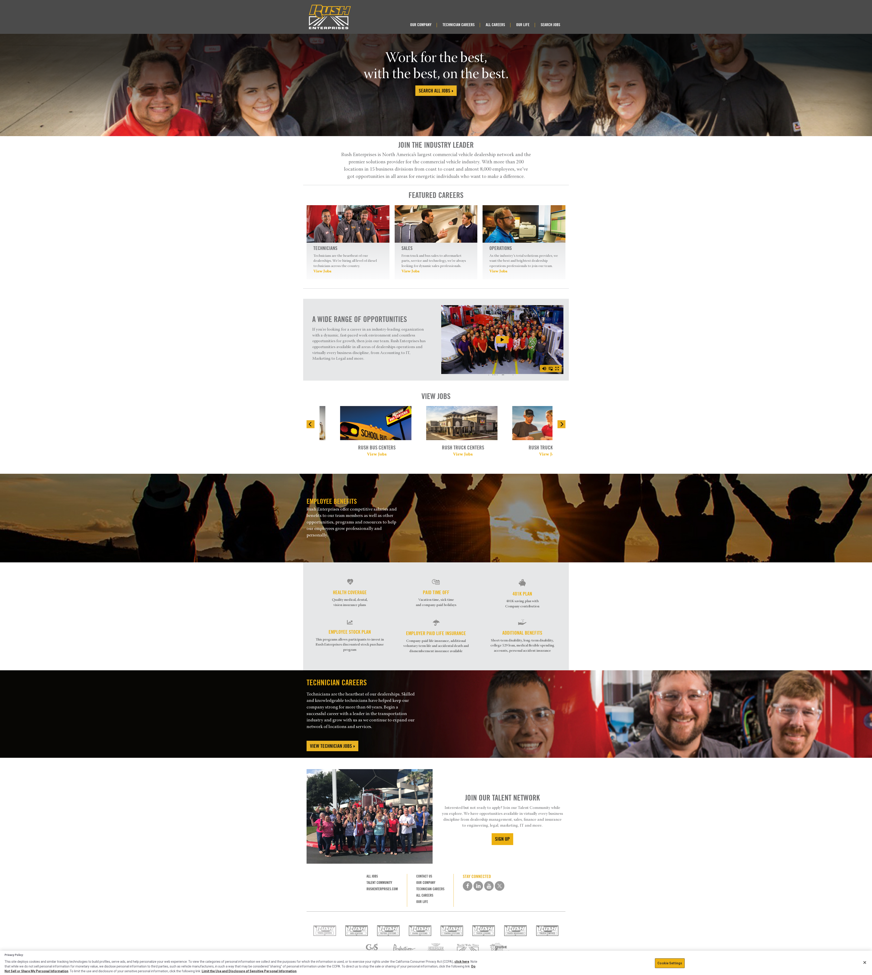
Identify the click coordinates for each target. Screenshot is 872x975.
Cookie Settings (669, 963)
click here (461, 961)
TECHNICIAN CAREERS (459, 24)
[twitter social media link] (499, 886)
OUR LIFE (523, 24)
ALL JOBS (372, 876)
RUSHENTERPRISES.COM (382, 889)
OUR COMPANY (420, 24)
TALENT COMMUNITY (379, 882)
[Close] (865, 963)
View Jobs (322, 271)
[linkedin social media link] (478, 886)
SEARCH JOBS (550, 24)
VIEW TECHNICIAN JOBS (331, 746)
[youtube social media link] (489, 886)
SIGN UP (502, 839)
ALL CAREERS (495, 24)
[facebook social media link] (467, 886)
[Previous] (311, 424)
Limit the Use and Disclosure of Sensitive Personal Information (249, 971)
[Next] (561, 424)
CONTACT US (424, 876)
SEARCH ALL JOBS (435, 91)
